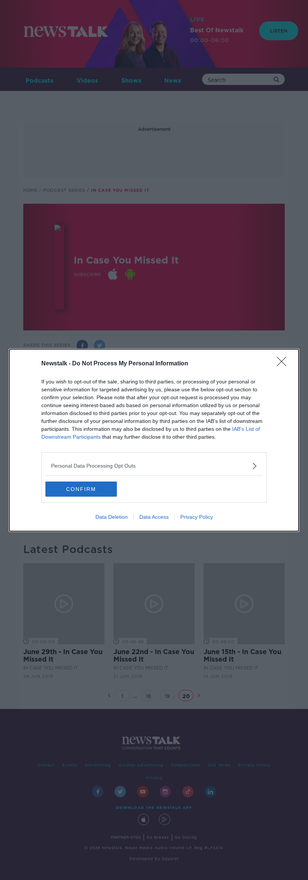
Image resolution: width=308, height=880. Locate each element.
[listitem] (154, 466)
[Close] (284, 364)
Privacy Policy (196, 517)
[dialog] (154, 440)
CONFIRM (81, 489)
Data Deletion (111, 517)
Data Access (154, 517)
